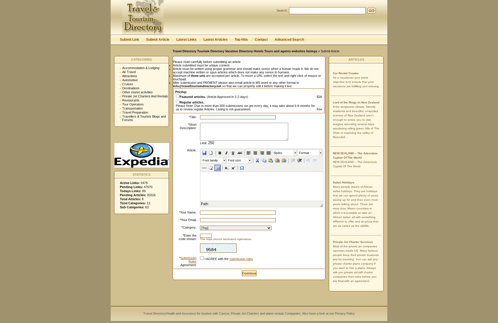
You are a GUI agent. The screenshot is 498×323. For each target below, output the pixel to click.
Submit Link (129, 40)
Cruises (127, 84)
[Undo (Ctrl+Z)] (308, 160)
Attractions (129, 76)
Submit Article (157, 40)
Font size (234, 160)
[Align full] (268, 153)
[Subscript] (226, 168)
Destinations (130, 88)
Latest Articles (215, 40)
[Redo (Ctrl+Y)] (315, 160)
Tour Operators (133, 104)
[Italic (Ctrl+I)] (226, 153)
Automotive (130, 80)
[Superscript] (233, 168)
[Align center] (255, 153)
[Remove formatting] (211, 168)
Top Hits (241, 40)
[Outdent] (293, 160)
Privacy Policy (344, 313)
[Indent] (299, 160)
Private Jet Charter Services (353, 242)
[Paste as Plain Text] (277, 160)
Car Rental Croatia (346, 73)
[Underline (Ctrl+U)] (233, 153)
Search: (282, 10)
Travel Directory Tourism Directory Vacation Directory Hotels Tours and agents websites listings (245, 51)
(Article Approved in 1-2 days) (214, 97)
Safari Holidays (343, 182)
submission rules (241, 259)
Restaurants (130, 100)
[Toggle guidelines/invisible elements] (217, 168)
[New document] (211, 153)
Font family (210, 160)
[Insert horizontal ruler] (204, 168)
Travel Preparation (135, 112)
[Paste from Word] (284, 160)
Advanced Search (289, 40)
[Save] (204, 153)
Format (304, 153)
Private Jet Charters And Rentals (145, 96)
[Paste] (270, 160)
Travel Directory (154, 313)
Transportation (132, 108)
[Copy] (264, 160)
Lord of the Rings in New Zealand (356, 102)
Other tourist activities (137, 92)
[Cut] (257, 160)
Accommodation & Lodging (140, 68)
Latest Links (186, 40)
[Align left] (249, 153)
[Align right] (262, 153)
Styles (277, 153)
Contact (261, 40)
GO (371, 11)
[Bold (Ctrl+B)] (220, 153)
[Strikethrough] (240, 153)
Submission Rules (188, 259)
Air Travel (129, 72)
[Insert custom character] (242, 168)
